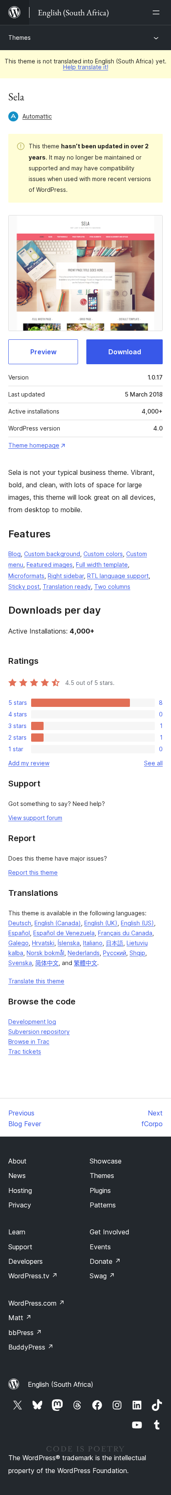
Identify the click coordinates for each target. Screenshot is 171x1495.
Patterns (103, 1205)
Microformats (26, 575)
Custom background (52, 553)
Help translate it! (85, 66)
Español (19, 932)
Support (20, 1247)
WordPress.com (36, 1303)
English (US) (137, 923)
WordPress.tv (33, 1276)
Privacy (19, 1205)
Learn (16, 1232)
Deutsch (19, 923)
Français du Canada (125, 932)
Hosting (20, 1190)
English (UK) (100, 923)
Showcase (106, 1161)
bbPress (25, 1332)
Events (100, 1247)
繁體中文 (85, 962)
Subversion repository (39, 1031)
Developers (25, 1261)
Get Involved (109, 1232)
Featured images (50, 564)
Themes (19, 37)
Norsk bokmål (45, 952)
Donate (105, 1261)
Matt (20, 1318)
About (17, 1161)
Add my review (28, 763)
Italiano (93, 942)
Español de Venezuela (64, 932)
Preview (43, 352)
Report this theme (33, 872)
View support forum (35, 817)
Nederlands (84, 952)
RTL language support (118, 575)
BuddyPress (31, 1347)
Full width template (102, 564)
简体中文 (47, 962)
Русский (114, 952)
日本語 (114, 942)
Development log (32, 1021)
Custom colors (103, 553)
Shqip (137, 952)
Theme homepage (33, 445)
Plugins (100, 1190)
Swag (102, 1276)
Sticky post (23, 586)
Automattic (37, 116)
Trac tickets (24, 1051)
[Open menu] (157, 12)
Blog (14, 553)
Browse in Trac (28, 1041)
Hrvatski (43, 942)
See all (153, 763)
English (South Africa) (60, 1384)
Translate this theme (36, 981)
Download (124, 352)
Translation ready (67, 586)
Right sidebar (66, 575)
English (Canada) (57, 923)
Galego (18, 942)
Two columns (112, 586)
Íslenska (69, 942)
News (17, 1175)
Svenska (20, 962)
